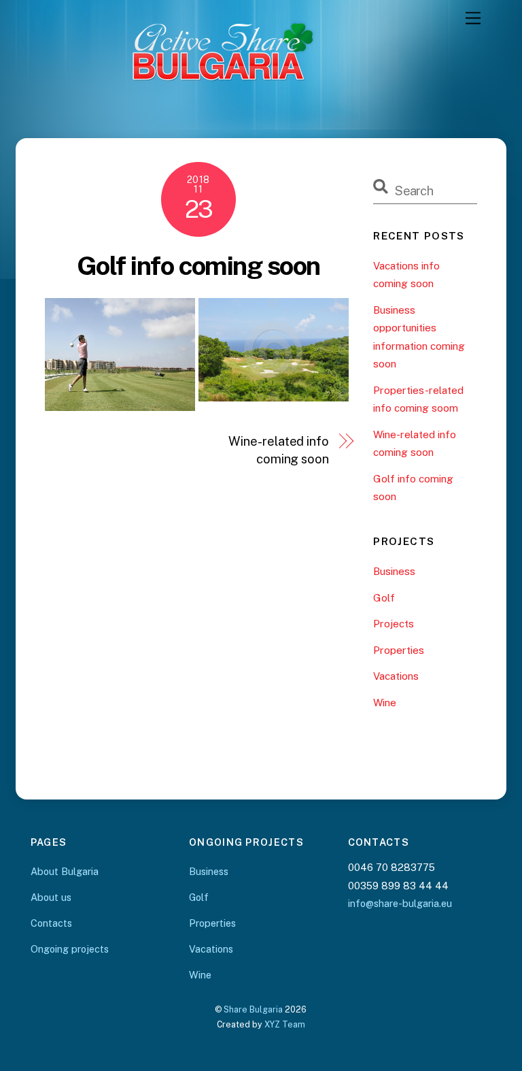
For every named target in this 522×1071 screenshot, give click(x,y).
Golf (384, 598)
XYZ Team (284, 1024)
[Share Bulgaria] (257, 110)
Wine (384, 702)
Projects (393, 623)
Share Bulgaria (253, 1009)
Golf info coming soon (198, 265)
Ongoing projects (70, 949)
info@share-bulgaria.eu (400, 903)
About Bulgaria (65, 871)
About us (51, 897)
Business (394, 571)
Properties (398, 650)
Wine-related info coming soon (278, 450)
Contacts (51, 923)
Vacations (396, 676)
